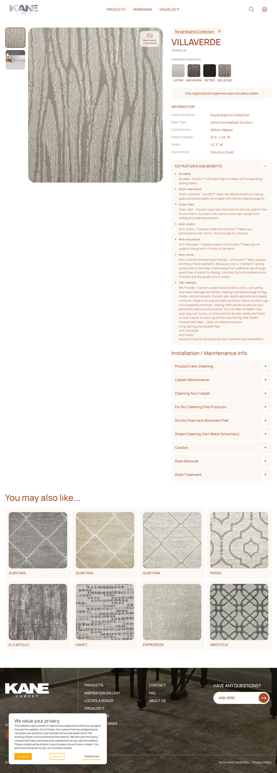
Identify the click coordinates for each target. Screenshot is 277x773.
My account (264, 9)
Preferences (91, 756)
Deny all (57, 756)
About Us (157, 700)
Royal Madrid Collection (194, 31)
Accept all (23, 756)
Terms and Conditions (234, 762)
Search (251, 9)
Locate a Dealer (98, 700)
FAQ (152, 693)
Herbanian (142, 9)
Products (116, 9)
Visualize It (94, 708)
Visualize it (169, 9)
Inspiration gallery (102, 693)
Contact (157, 685)
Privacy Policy (262, 762)
